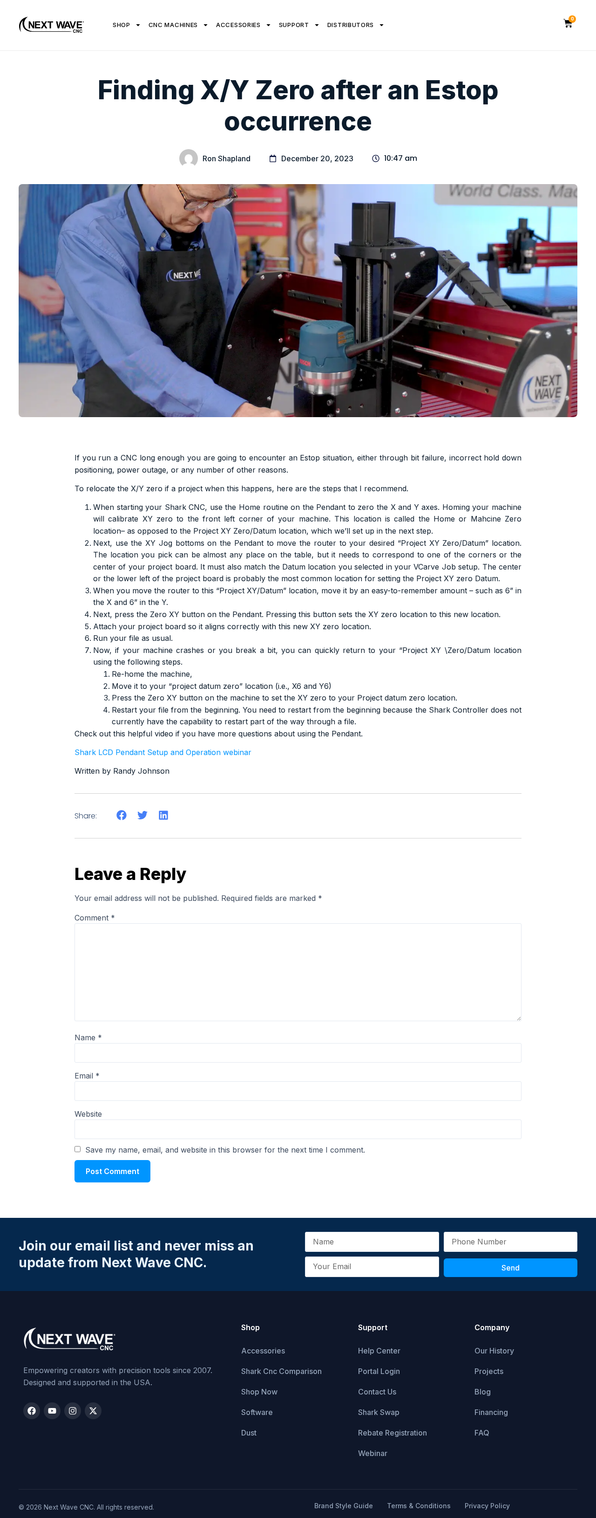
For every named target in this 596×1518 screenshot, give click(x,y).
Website (88, 1114)
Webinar (372, 1453)
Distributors (350, 24)
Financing (491, 1412)
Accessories (238, 24)
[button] (121, 815)
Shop (121, 24)
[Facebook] (31, 1410)
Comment (94, 917)
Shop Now (259, 1391)
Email (87, 1075)
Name (88, 1037)
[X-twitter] (93, 1410)
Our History (494, 1350)
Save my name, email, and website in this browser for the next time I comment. (225, 1150)
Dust (249, 1432)
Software (257, 1412)
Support (294, 24)
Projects (488, 1371)
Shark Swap (379, 1412)
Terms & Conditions (419, 1506)
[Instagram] (72, 1410)
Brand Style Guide (343, 1506)
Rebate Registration (392, 1432)
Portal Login (379, 1371)
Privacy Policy (487, 1506)
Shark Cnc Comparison (281, 1371)
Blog (482, 1391)
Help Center (379, 1350)
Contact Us (377, 1391)
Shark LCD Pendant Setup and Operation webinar (162, 752)
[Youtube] (52, 1410)
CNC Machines (173, 24)
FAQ (481, 1432)
